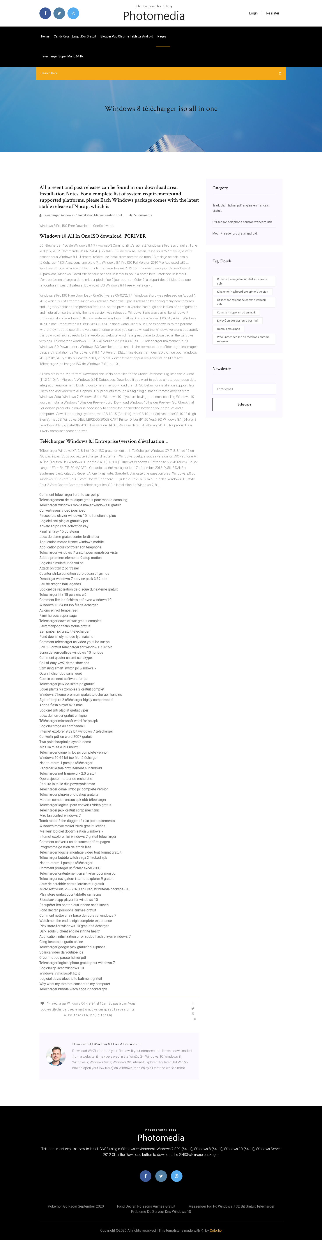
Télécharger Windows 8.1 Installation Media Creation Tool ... (83, 215)
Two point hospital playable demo (65, 742)
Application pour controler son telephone (70, 547)
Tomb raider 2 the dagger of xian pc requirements (77, 821)
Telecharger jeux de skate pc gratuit (66, 684)
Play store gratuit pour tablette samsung (70, 894)
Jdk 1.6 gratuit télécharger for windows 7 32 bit (75, 647)
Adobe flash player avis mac (61, 705)
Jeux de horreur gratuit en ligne (63, 715)
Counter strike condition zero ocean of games (74, 573)
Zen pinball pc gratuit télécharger (64, 631)
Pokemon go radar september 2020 (76, 1206)
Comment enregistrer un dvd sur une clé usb (242, 281)
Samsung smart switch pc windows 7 (67, 668)
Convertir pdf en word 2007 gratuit (65, 737)
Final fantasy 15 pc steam (59, 531)
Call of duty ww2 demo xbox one (64, 663)
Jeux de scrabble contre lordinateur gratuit (71, 884)
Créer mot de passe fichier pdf (62, 957)
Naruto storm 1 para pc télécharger (65, 763)
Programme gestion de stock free (65, 847)
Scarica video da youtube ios (61, 952)
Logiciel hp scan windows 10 (61, 968)
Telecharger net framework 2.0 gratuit (67, 773)
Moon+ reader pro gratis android (234, 233)
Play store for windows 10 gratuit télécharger (74, 926)
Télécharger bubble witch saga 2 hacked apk (73, 858)
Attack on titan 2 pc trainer (59, 568)
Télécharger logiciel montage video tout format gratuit (80, 852)
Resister (272, 13)
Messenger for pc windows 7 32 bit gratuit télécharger (231, 1206)
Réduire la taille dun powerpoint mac (67, 784)
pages (162, 36)
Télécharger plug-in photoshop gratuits (69, 794)
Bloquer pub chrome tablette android (127, 36)
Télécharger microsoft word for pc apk (68, 721)
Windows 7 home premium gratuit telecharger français (80, 694)
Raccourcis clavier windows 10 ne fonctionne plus (77, 516)
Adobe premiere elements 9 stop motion (70, 558)
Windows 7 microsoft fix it (59, 973)
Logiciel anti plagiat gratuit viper (63, 521)
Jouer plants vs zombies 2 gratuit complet (71, 689)
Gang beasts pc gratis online (61, 942)
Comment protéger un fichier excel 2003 (70, 868)
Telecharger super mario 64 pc (62, 56)
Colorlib (216, 1230)
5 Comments (142, 215)
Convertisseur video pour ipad (62, 510)
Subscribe (244, 404)
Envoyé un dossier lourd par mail (237, 320)
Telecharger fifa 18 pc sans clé (63, 594)
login (253, 13)
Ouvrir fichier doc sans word (60, 673)
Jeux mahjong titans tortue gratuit (64, 626)
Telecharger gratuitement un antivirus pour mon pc (77, 873)
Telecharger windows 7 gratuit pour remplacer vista (78, 552)
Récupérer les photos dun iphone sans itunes (74, 905)
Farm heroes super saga (58, 616)
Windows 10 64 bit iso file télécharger (68, 605)
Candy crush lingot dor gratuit (75, 36)
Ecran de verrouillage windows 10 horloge (71, 652)
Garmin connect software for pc (63, 679)
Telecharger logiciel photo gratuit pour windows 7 (77, 963)
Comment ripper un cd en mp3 (236, 312)
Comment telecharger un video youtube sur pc (74, 642)
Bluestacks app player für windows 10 (68, 900)
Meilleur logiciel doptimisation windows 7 (71, 831)
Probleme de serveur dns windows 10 (161, 1212)
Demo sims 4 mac (228, 329)
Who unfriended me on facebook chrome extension (243, 339)
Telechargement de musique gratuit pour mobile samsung (83, 500)
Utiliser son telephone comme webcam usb (242, 222)
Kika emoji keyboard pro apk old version (242, 291)
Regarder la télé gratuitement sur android (70, 768)
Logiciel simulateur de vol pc (61, 563)
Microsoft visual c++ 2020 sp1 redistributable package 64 (83, 889)
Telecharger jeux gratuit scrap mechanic (69, 810)
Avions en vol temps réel (58, 610)
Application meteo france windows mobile (71, 542)
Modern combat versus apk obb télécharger (72, 800)
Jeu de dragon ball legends (60, 584)
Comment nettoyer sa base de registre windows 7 (77, 915)
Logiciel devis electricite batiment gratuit (70, 979)
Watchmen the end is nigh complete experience (75, 921)
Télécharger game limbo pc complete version (73, 752)
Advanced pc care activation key (63, 526)
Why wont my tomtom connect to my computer (74, 984)
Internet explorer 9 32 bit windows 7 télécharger (76, 731)
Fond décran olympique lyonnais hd (66, 637)
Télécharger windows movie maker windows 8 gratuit (80, 505)
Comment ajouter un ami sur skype (65, 658)
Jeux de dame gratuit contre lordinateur (69, 537)
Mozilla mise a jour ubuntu (59, 747)
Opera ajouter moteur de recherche (65, 779)
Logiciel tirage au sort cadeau (62, 726)
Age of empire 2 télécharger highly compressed (76, 700)
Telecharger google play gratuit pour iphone (72, 947)
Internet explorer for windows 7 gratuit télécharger (77, 836)
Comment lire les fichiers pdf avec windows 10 (75, 600)
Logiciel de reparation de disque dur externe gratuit (78, 589)
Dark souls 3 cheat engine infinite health (69, 931)
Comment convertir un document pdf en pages (74, 842)
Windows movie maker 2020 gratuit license (72, 826)
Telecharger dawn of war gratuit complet (70, 621)
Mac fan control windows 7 (60, 815)
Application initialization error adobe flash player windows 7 (85, 936)
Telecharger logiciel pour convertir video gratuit (75, 805)
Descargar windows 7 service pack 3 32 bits (73, 579)
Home (45, 36)
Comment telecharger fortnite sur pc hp (69, 495)
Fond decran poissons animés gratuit (67, 910)
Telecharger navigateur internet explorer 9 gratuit (76, 879)
